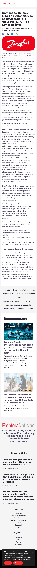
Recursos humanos (23, 408)
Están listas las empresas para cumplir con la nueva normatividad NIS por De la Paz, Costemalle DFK (18, 398)
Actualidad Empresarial (11, 356)
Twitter (18, 542)
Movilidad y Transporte (21, 363)
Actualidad (18, 513)
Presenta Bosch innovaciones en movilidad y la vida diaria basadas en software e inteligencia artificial (18, 347)
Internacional (8, 363)
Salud (18, 527)
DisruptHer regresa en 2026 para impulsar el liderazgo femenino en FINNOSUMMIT (17, 462)
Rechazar (18, 563)
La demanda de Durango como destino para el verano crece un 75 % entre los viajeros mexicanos (18, 478)
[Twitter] (8, 34)
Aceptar (8, 563)
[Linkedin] (12, 34)
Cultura (18, 522)
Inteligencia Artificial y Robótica (14, 361)
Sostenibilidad (15, 30)
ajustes (28, 559)
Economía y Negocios (18, 515)
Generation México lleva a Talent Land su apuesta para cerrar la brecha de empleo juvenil (18, 290)
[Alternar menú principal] (32, 4)
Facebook (18, 537)
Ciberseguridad (9, 406)
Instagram (18, 544)
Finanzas (7, 408)
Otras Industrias (21, 28)
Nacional (14, 408)
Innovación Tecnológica (20, 358)
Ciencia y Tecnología (18, 520)
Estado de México (21, 406)
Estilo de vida (18, 518)
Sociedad (18, 525)
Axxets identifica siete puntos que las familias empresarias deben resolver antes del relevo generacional (18, 495)
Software (7, 367)
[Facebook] (3, 34)
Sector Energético (21, 365)
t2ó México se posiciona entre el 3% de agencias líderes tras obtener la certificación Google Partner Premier (18, 302)
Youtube (18, 540)
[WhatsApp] (17, 34)
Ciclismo (23, 356)
